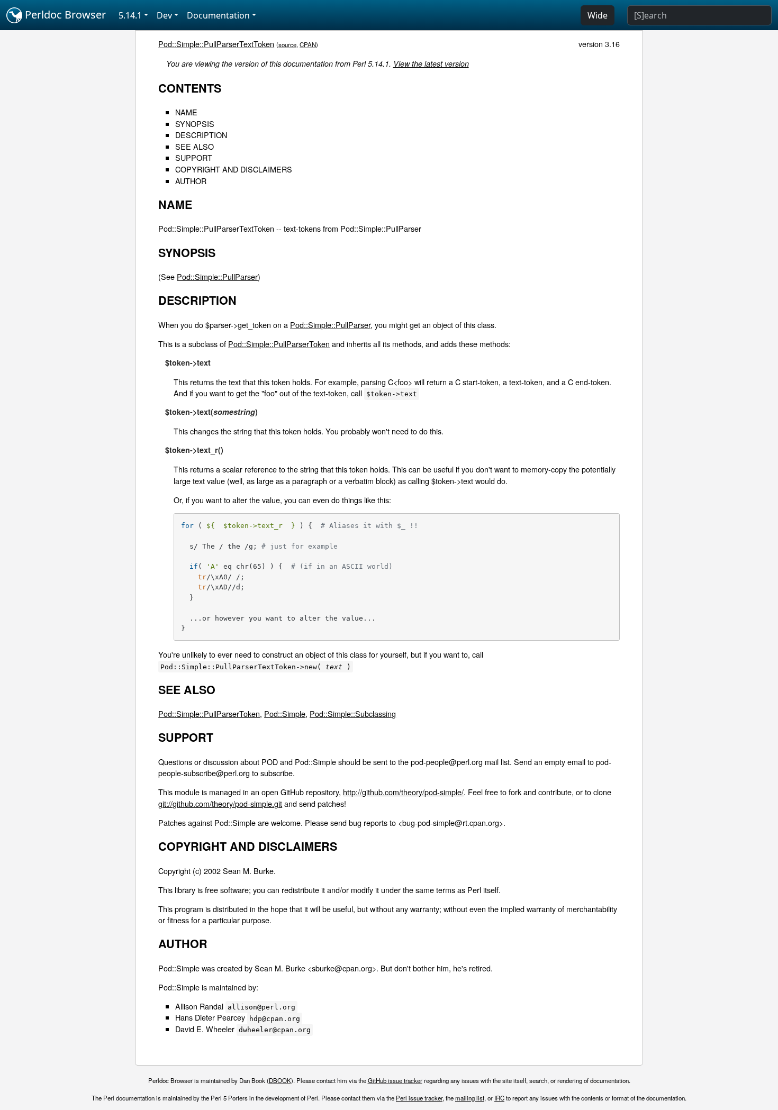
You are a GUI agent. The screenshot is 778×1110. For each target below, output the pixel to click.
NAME (186, 111)
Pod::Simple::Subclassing (353, 713)
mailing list (469, 1098)
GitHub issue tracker (395, 1080)
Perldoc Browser (64, 14)
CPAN (308, 44)
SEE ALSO (194, 146)
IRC (499, 1098)
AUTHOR (190, 180)
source (287, 44)
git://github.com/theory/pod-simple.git (220, 803)
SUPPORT (193, 157)
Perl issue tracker (419, 1098)
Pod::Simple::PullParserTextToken (216, 43)
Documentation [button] (218, 15)
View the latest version (431, 63)
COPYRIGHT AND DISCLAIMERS (233, 169)
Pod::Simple (284, 713)
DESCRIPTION (201, 134)
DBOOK (280, 1080)
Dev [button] (164, 15)
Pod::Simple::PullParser (217, 276)
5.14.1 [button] (130, 15)
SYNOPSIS (194, 123)
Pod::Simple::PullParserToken (279, 343)
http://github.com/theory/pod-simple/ (403, 791)
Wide (597, 15)
